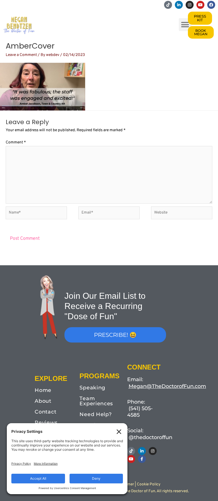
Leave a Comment (21, 55)
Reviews (46, 422)
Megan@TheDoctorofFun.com (167, 386)
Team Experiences (96, 401)
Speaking (92, 388)
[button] (185, 24)
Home (43, 390)
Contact (45, 412)
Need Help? (95, 414)
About (43, 401)
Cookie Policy (148, 484)
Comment (16, 142)
